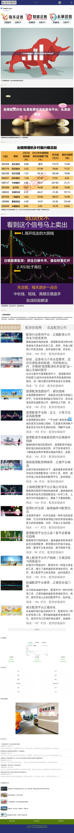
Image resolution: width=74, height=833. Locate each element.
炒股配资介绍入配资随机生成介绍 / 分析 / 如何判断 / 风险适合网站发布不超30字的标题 (28, 788)
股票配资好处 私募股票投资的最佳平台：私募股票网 (14, 137)
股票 (18, 675)
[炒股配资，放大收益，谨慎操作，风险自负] (4, 808)
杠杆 (18, 671)
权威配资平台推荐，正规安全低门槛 (48, 584)
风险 (18, 679)
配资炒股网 (36, 821)
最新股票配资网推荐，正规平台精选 (48, 464)
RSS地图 (40, 825)
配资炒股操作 (12, 821)
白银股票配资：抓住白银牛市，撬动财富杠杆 (12, 306)
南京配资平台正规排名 (41, 607)
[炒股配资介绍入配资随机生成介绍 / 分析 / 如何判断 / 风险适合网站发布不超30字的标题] (4, 789)
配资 (56, 679)
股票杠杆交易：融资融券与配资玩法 (48, 510)
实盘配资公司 (56, 683)
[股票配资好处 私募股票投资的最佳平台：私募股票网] (37, 111)
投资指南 (18, 683)
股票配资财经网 (40, 827)
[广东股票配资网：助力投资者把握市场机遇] (37, 53)
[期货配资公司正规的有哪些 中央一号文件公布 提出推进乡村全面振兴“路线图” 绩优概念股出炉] (37, 176)
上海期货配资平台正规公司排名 (47, 487)
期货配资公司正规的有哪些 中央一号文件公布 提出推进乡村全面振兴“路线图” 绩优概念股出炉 (25, 209)
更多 (71, 8)
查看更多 (37, 629)
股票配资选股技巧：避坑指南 (45, 391)
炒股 (56, 675)
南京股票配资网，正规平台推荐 (15, 795)
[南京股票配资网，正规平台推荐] (4, 795)
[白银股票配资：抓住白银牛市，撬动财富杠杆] (37, 260)
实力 (56, 691)
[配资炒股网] (8, 2)
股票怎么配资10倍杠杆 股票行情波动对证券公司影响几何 (13, 772)
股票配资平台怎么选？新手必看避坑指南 (48, 534)
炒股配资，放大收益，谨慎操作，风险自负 (18, 808)
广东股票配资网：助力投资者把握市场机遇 (12, 80)
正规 (18, 691)
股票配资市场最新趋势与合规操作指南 (48, 439)
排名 (56, 687)
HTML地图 (44, 825)
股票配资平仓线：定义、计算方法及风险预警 (48, 414)
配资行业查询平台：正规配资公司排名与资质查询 (48, 336)
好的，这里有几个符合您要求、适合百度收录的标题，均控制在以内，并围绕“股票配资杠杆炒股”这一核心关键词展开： (49, 364)
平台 (56, 671)
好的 (18, 687)
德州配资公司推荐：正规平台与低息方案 (17, 815)
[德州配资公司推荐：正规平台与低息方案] (4, 815)
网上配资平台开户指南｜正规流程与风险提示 (48, 559)
